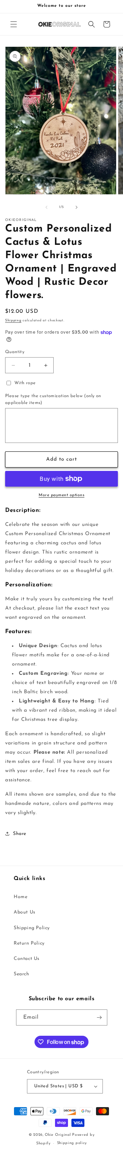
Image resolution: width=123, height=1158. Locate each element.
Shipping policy (72, 1143)
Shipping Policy (32, 928)
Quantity (14, 352)
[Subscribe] (99, 1017)
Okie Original (58, 1135)
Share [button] (19, 833)
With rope (25, 383)
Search (21, 974)
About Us (25, 912)
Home (20, 896)
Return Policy (29, 943)
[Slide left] (46, 207)
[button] (13, 24)
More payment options (61, 495)
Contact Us (27, 958)
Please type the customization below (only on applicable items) (53, 399)
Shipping (13, 320)
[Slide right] (76, 207)
